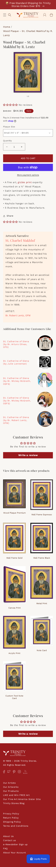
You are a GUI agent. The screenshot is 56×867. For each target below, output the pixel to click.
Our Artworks (10, 787)
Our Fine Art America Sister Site (22, 799)
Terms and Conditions (15, 826)
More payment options (28, 175)
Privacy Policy (11, 813)
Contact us (9, 840)
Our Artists (9, 783)
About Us (8, 836)
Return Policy (11, 817)
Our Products (11, 791)
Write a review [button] (28, 455)
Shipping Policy (12, 822)
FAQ (5, 848)
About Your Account (14, 852)
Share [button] (10, 216)
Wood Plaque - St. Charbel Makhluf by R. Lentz (28, 33)
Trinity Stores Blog (13, 803)
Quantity (7, 140)
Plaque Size (9, 126)
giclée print (25, 182)
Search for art (9, 14)
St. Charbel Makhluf (20, 240)
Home (6, 26)
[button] (4, 14)
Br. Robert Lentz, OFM (17, 315)
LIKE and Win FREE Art (16, 795)
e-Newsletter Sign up (15, 844)
